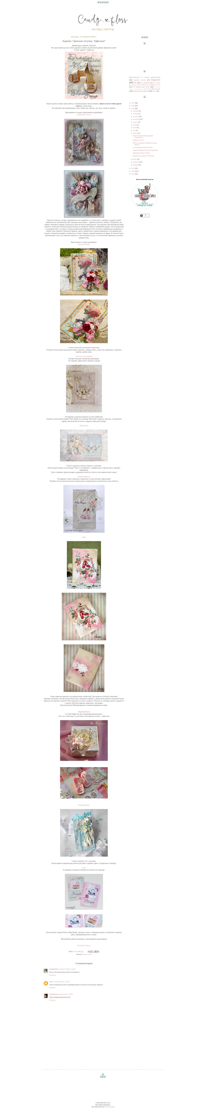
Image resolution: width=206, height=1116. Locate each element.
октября (136, 116)
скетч (154, 91)
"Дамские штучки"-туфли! (141, 153)
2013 (133, 171)
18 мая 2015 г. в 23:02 (65, 994)
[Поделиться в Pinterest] (98, 951)
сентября (136, 119)
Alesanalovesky (109, 1107)
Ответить (52, 975)
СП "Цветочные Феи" (141, 87)
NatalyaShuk (53, 969)
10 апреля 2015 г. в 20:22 (61, 982)
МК (135, 83)
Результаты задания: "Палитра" (143, 156)
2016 (133, 106)
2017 (133, 103)
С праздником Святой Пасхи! (143, 147)
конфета (148, 89)
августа (135, 122)
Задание (155, 80)
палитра (157, 89)
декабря (136, 111)
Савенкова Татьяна (84, 115)
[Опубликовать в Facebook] (96, 951)
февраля (136, 162)
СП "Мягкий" (145, 83)
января (135, 165)
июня (135, 127)
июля (135, 125)
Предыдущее (112, 1048)
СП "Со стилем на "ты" (152, 85)
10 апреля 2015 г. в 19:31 (67, 969)
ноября (135, 114)
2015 (133, 108)
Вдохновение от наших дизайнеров (144, 77)
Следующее (55, 1048)
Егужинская (53, 994)
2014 (133, 168)
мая (134, 130)
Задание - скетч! (138, 140)
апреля (135, 133)
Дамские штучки (87, 954)
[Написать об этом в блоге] (91, 951)
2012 (133, 174)
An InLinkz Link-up (83, 945)
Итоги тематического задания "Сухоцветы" (143, 136)
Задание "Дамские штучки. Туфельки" (145, 150)
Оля (50, 982)
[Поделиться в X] (93, 951)
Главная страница (88, 1048)
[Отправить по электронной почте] (89, 951)
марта (135, 159)
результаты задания (140, 91)
